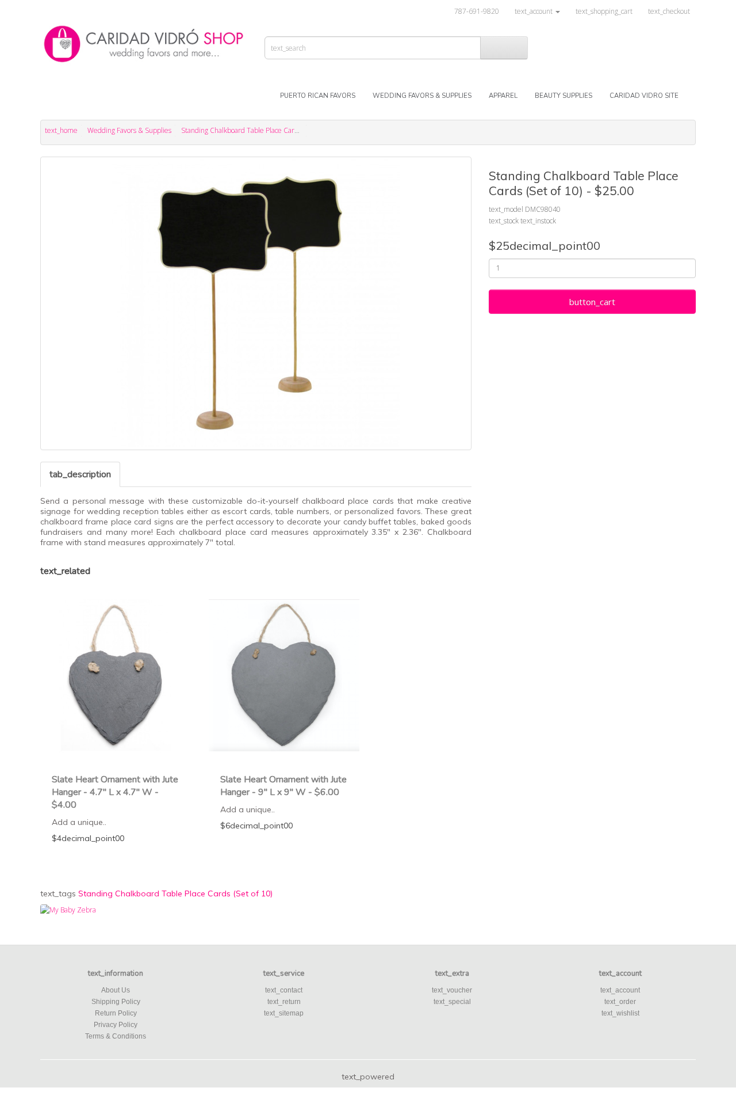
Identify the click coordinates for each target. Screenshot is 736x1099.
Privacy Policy (115, 1025)
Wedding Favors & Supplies (422, 95)
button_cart (592, 301)
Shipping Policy (115, 1002)
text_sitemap (284, 1013)
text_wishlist (620, 1013)
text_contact (283, 990)
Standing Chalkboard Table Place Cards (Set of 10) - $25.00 (271, 130)
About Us (115, 990)
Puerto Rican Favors (317, 95)
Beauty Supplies (563, 95)
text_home (61, 130)
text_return (284, 1002)
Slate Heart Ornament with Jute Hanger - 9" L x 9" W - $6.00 (283, 785)
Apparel (503, 95)
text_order (620, 1002)
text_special (452, 1002)
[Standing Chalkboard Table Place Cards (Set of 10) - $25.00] (255, 303)
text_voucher (452, 990)
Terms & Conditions (115, 1036)
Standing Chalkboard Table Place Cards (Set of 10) (175, 893)
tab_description (80, 474)
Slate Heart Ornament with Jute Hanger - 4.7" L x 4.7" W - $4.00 (115, 792)
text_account (620, 990)
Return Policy (116, 1013)
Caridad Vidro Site (644, 95)
